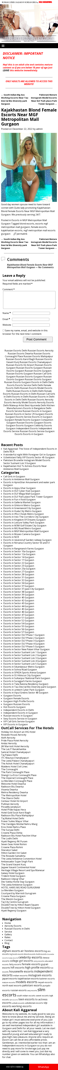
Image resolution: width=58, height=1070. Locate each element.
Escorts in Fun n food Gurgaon (19, 499)
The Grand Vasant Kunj (13, 864)
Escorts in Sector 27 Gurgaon (18, 571)
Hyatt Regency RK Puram (14, 841)
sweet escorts (42, 995)
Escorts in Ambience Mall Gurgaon (21, 479)
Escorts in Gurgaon (42, 416)
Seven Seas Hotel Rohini (14, 844)
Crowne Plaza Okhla (11, 832)
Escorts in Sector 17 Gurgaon (18, 560)
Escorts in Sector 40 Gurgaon (18, 597)
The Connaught (9, 769)
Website (7, 324)
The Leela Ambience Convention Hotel (21, 858)
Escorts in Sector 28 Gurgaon (18, 574)
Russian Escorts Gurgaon (29, 367)
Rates (7, 937)
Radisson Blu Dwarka (12, 786)
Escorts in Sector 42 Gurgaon (18, 600)
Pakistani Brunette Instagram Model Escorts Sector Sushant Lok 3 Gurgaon (26, 462)
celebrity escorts (30, 957)
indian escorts (20, 975)
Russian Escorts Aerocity (40, 350)
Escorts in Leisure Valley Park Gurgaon (23, 522)
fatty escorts (15, 964)
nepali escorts (45, 982)
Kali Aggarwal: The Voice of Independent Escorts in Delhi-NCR (30, 450)
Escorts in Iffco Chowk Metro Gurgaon (23, 513)
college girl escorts (21, 960)
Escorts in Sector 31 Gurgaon (18, 577)
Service (8, 931)
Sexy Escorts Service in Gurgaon (20, 718)
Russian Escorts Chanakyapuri (36, 362)
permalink (22, 233)
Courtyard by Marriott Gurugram (18, 893)
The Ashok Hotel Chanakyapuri (17, 763)
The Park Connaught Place (15, 772)
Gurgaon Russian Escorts (19, 422)
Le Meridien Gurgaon (12, 890)
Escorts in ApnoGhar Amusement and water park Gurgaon (29, 484)
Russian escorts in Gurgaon (18, 715)
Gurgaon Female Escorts (16, 698)
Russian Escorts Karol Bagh (20, 359)
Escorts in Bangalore (34, 408)
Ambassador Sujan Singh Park (17, 861)
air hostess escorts (32, 951)
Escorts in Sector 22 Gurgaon (18, 563)
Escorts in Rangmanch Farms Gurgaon (23, 548)
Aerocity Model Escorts (24, 402)
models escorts (26, 982)
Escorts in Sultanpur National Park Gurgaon (26, 678)
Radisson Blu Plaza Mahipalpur (17, 815)
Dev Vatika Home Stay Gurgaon (17, 881)
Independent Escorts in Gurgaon (20, 712)
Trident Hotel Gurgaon (13, 875)
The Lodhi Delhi (9, 838)
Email (6, 319)
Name (7, 313)
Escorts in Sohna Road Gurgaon (20, 669)
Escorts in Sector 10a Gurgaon (19, 551)
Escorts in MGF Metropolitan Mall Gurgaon (26, 531)
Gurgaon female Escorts (17, 419)
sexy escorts (32, 990)
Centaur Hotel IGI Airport (14, 801)
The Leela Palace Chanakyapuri (17, 760)
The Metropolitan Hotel (13, 795)
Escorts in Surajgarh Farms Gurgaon (22, 681)
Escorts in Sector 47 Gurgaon (18, 614)
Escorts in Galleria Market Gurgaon (22, 502)
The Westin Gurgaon (12, 899)
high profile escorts (37, 967)
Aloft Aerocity (8, 737)
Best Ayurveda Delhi (35, 405)
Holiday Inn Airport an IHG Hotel (18, 731)
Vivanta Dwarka (9, 789)
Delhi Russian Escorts (25, 388)
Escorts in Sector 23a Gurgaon (19, 568)
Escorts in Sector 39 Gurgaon (18, 594)
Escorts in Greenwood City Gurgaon (22, 508)
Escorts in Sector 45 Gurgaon (18, 609)
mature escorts (8, 982)
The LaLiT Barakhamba (13, 749)
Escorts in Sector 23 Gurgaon (18, 565)
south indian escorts (26, 995)
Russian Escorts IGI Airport (20, 365)
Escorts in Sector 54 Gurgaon (18, 623)
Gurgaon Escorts (44, 414)
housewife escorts (21, 971)
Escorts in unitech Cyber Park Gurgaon (23, 689)
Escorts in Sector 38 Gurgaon (18, 591)
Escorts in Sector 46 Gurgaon (18, 611)
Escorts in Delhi (39, 382)
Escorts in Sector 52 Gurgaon (18, 620)
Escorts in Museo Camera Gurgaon (21, 534)
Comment (9, 289)
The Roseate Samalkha (13, 855)
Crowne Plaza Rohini (12, 847)
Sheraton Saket (9, 850)
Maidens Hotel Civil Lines (14, 766)
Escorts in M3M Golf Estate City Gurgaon (24, 525)
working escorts (22, 1006)
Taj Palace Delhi (9, 754)
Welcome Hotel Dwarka (13, 783)
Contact (9, 940)
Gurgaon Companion (42, 419)
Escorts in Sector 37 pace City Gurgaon (23, 588)
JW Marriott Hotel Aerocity (15, 746)
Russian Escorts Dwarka (20, 353)
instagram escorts (40, 975)
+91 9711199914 (14, 1066)
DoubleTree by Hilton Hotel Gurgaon (20, 907)
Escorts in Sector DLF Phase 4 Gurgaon (23, 643)
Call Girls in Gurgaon (14, 476)
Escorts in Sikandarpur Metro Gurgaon (23, 666)
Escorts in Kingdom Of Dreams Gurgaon (24, 519)
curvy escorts (39, 961)
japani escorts (9, 978)
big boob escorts (16, 954)
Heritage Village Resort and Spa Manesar (23, 870)
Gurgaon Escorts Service (18, 416)
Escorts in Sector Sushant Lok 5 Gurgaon (25, 663)
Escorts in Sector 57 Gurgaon (18, 632)
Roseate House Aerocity (13, 734)
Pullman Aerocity (10, 804)
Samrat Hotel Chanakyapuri (15, 752)
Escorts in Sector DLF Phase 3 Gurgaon (23, 640)
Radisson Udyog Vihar (12, 878)
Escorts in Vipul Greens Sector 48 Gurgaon (25, 692)
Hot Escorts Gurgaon (14, 707)
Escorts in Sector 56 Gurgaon (18, 629)
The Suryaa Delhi (10, 829)
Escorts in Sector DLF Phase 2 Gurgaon (23, 637)
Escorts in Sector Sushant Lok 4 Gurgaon (25, 660)
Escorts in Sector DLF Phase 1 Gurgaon (23, 634)
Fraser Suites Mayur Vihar (15, 821)
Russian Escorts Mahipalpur (38, 356)
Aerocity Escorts (45, 402)
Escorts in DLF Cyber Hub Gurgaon (21, 490)
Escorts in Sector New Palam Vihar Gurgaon (26, 649)
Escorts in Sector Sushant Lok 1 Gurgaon (25, 652)
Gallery (8, 934)
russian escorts (18, 990)
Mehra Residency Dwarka (14, 792)
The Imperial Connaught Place (17, 778)
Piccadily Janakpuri (11, 806)
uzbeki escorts (18, 1003)
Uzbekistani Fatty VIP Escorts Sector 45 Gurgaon (28, 457)
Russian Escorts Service (32, 431)
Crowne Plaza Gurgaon (13, 896)
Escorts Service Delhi (26, 385)
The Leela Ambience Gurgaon (16, 884)
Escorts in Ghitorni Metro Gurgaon (21, 505)
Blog (7, 943)
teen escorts (26, 999)
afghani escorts (11, 951)
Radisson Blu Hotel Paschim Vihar (19, 835)
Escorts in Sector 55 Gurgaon (18, 626)
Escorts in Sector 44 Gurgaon (18, 606)
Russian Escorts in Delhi (25, 391)
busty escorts (13, 958)
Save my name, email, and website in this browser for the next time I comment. (25, 332)
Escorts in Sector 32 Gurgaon (18, 580)
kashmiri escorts (47, 978)
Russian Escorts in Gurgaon (37, 411)
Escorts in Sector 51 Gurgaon (18, 617)
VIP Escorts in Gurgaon (15, 724)
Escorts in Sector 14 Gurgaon (18, 557)
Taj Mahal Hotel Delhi (12, 818)
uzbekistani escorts (34, 1002)
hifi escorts (17, 967)
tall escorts (14, 1000)
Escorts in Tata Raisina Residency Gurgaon (25, 684)
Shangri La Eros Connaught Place (18, 775)
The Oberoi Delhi (10, 798)
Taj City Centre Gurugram (14, 901)
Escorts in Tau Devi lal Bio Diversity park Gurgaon (29, 686)
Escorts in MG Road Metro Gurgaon (22, 528)
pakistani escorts (32, 985)
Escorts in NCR (11, 537)
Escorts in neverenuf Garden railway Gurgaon (27, 540)
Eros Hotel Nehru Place (13, 827)
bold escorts (41, 954)
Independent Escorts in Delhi (18, 710)
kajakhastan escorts (11, 230)
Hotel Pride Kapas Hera (13, 809)
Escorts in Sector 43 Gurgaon (18, 603)
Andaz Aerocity (9, 743)
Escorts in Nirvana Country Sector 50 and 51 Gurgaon (26, 544)
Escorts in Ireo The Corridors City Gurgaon (26, 516)
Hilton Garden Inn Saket (13, 852)
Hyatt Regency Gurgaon (13, 910)
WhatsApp (43, 1066)
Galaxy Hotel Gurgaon (12, 873)
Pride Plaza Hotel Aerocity (14, 740)
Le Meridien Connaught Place (16, 780)
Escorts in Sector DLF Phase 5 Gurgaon (23, 646)
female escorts (38, 227)
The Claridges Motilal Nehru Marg (19, 824)
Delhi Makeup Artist (13, 405)
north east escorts (12, 985)
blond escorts (27, 223)
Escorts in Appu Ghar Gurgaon (19, 488)
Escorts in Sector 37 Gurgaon (18, 586)
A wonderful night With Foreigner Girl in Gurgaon (29, 454)
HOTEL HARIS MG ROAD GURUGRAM (20, 887)
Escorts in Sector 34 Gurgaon (18, 583)
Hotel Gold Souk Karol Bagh (16, 812)
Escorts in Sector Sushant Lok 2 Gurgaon (25, 655)
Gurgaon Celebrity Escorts (38, 425)
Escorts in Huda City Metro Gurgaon (22, 511)
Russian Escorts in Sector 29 (20, 414)
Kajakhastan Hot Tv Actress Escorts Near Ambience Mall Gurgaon (25, 467)
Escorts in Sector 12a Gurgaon (19, 554)
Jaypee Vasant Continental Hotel (18, 867)
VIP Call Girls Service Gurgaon (19, 721)
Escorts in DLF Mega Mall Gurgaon (21, 493)
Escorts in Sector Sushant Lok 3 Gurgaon (25, 658)
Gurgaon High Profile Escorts (18, 701)
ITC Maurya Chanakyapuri (15, 757)
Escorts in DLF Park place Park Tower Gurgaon (28, 496)
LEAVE (6, 70)
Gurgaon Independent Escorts (22, 428)
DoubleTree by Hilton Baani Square (20, 904)
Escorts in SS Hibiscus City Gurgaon (22, 675)
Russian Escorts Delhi (16, 350)
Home (8, 923)
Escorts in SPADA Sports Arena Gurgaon (24, 672)
